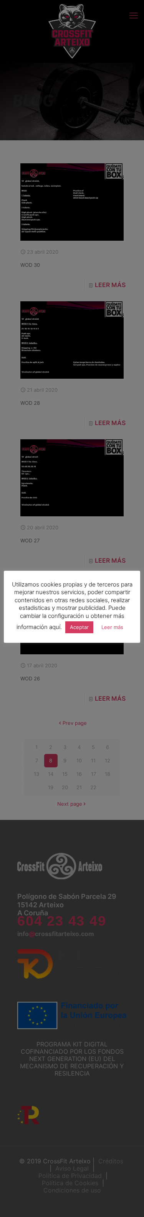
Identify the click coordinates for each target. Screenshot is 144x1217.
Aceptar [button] (79, 627)
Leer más (112, 627)
